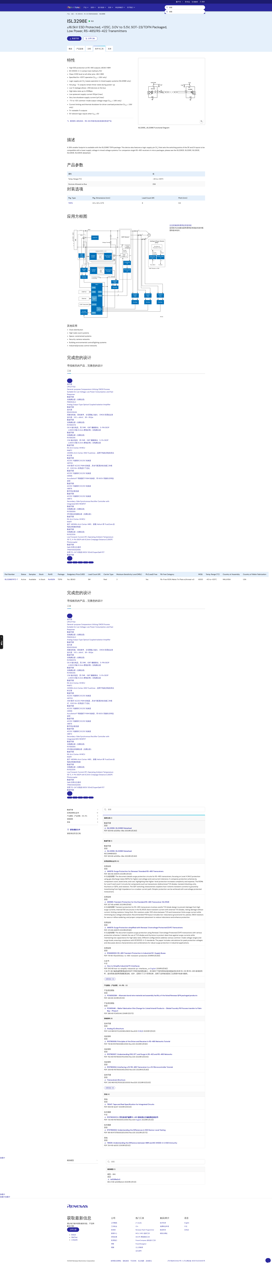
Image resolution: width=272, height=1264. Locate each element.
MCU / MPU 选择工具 (143, 1233)
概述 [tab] (70, 49)
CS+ (137, 1226)
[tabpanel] (136, 1176)
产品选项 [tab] (79, 49)
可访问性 (133, 1261)
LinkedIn (74, 1240)
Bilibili (73, 1235)
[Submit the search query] (108, 1161)
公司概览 (114, 1223)
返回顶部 (269, 1262)
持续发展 (114, 1237)
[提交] (167, 12)
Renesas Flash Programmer (145, 1230)
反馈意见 (149, 1261)
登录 (203, 2)
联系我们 (114, 1240)
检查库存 (163, 1230)
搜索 (185, 7)
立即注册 (73, 1229)
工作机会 (114, 1226)
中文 (185, 1226)
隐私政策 (126, 1261)
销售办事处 (163, 1233)
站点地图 (141, 1261)
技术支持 (163, 1223)
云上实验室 (139, 1247)
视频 (112, 1247)
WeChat (74, 1237)
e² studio (139, 1223)
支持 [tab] (109, 49)
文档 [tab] (89, 49)
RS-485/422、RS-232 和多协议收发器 (87, 14)
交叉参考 (139, 1251)
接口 (72, 14)
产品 (68, 14)
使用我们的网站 (116, 1261)
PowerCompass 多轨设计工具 (146, 1240)
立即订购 (91, 38)
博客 (112, 1244)
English (186, 1223)
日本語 (186, 1230)
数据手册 (75, 38)
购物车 (196, 2)
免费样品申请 (164, 1226)
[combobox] (185, 12)
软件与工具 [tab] (99, 49)
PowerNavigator (141, 1244)
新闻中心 (114, 1233)
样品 (188, 2)
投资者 (113, 1230)
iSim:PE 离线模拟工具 (143, 1237)
